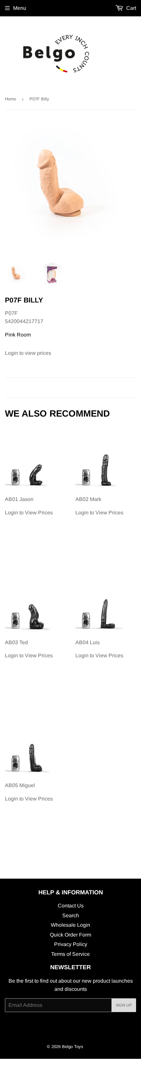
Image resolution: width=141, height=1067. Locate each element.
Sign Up (124, 1005)
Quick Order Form (70, 935)
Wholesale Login (70, 925)
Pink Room (18, 334)
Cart (130, 8)
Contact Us (71, 905)
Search (70, 915)
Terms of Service (70, 954)
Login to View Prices (29, 505)
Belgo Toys (72, 1046)
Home (10, 98)
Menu (19, 8)
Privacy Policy (70, 944)
